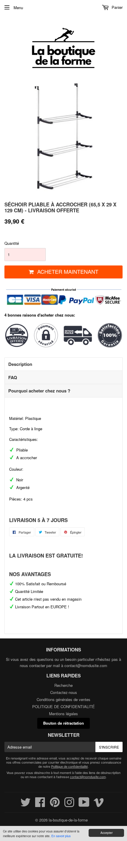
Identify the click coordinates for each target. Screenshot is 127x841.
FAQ (12, 377)
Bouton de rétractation (63, 723)
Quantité (11, 243)
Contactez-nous (63, 692)
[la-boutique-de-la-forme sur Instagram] (69, 805)
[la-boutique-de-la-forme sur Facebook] (40, 805)
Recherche (63, 685)
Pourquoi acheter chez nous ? (39, 390)
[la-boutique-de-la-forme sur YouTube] (84, 805)
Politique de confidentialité (69, 766)
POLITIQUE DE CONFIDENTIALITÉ (63, 706)
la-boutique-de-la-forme (68, 820)
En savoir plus (61, 836)
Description (20, 364)
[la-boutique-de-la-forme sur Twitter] (25, 805)
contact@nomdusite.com (85, 665)
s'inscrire (109, 746)
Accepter (106, 832)
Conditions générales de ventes (63, 699)
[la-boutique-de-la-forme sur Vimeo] (99, 805)
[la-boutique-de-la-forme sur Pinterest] (55, 805)
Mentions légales (63, 713)
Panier (116, 7)
